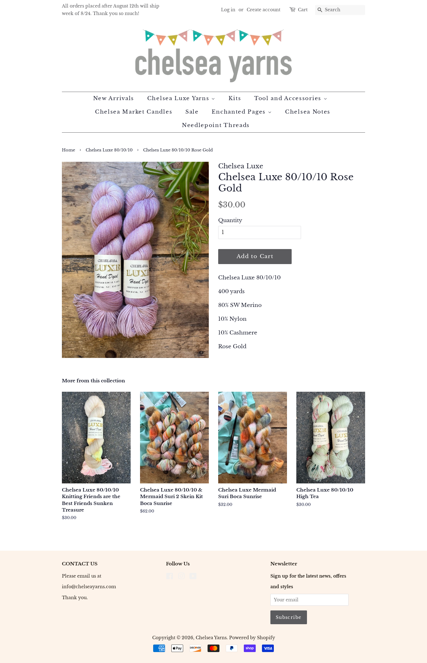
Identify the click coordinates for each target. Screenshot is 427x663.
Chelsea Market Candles (133, 112)
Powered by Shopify (252, 637)
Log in (228, 10)
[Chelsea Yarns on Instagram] (181, 577)
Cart (303, 10)
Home (68, 150)
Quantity (230, 220)
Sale (192, 112)
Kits (235, 98)
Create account (263, 10)
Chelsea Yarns (211, 637)
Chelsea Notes (307, 112)
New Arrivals (113, 98)
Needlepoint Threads (216, 125)
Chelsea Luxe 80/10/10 (109, 150)
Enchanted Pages (240, 112)
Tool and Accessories (289, 98)
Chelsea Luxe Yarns (179, 98)
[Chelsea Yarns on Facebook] (169, 577)
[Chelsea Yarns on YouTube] (193, 577)
